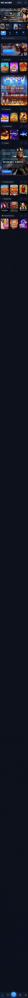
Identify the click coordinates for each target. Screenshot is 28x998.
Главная (2, 996)
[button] (21, 59)
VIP (25, 996)
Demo (5, 71)
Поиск (8, 996)
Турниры (20, 996)
